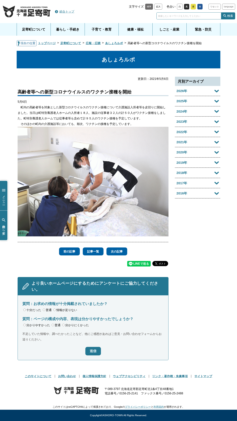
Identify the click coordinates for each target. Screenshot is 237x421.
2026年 (181, 91)
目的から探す (3, 228)
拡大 (158, 6)
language (228, 6)
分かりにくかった (77, 325)
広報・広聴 (93, 43)
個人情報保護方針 (94, 376)
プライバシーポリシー (138, 406)
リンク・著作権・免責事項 (170, 376)
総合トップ (66, 11)
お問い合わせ (67, 376)
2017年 (181, 183)
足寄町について (33, 29)
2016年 (181, 193)
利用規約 (158, 406)
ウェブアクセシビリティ (129, 376)
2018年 (181, 173)
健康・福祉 (135, 29)
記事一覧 (93, 251)
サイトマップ (203, 376)
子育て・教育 (102, 29)
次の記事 (117, 251)
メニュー (3, 198)
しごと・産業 (169, 29)
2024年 (181, 111)
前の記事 (69, 251)
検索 (230, 15)
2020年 (181, 152)
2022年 (181, 132)
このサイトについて (38, 376)
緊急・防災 (203, 29)
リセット (214, 6)
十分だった (33, 310)
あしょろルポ (114, 43)
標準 (149, 6)
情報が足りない (66, 310)
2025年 (181, 101)
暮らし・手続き (67, 29)
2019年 (181, 162)
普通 (49, 310)
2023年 (181, 121)
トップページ (47, 43)
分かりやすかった (38, 325)
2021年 (181, 142)
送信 (93, 351)
